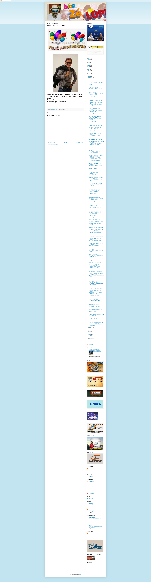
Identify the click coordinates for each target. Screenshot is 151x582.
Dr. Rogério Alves (91, 481)
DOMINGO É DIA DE (92, 115)
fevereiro (90, 338)
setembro (90, 328)
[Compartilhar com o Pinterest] (64, 109)
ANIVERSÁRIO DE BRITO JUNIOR (94, 135)
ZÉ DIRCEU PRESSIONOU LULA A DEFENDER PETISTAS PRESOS (95, 158)
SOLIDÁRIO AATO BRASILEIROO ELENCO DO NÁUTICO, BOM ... (96, 98)
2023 (89, 62)
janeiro (90, 339)
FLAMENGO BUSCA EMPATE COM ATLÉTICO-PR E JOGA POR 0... (94, 206)
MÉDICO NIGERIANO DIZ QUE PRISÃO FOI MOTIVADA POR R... (96, 80)
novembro (91, 78)
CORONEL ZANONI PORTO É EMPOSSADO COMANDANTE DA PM (96, 228)
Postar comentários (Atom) (54, 144)
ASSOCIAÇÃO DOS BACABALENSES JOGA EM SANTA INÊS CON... (96, 193)
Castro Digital (91, 476)
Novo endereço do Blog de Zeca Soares (94, 504)
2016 (89, 72)
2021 (89, 65)
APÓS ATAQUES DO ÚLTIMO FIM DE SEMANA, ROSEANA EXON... (95, 297)
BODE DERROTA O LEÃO (93, 176)
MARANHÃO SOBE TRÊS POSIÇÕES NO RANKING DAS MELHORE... (95, 126)
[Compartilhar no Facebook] (63, 109)
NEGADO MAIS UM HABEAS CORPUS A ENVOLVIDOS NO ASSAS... (95, 293)
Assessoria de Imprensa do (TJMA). (94, 197)
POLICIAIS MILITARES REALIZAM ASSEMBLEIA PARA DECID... (94, 295)
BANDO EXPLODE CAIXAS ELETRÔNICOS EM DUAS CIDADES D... (96, 156)
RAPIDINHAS (91, 84)
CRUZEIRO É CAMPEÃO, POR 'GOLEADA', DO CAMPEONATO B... (96, 274)
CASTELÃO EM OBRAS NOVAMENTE (95, 189)
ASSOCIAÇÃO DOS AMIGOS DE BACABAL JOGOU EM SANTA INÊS (96, 152)
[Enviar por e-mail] (59, 109)
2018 (89, 69)
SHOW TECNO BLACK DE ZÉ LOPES (95, 207)
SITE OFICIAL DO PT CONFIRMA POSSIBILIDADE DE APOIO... (94, 267)
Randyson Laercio (92, 533)
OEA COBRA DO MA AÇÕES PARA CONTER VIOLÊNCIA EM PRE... (96, 284)
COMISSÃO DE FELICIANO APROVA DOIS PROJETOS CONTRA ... (96, 203)
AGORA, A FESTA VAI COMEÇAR (94, 319)
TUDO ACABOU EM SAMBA (93, 299)
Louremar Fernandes (92, 488)
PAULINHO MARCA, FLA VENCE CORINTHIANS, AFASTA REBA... (94, 160)
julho (90, 331)
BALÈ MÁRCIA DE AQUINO (93, 87)
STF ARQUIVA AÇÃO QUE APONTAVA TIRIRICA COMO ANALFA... (95, 191)
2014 (89, 74)
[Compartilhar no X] (62, 109)
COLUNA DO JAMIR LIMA (93, 318)
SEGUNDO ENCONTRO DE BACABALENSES (93, 173)
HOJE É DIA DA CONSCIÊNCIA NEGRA (95, 211)
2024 (89, 61)
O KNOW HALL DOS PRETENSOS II (95, 240)
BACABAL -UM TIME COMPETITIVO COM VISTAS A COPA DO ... (96, 288)
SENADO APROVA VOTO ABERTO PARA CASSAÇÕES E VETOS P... (95, 123)
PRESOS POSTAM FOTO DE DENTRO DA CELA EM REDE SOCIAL (96, 199)
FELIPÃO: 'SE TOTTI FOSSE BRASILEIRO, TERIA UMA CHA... (96, 325)
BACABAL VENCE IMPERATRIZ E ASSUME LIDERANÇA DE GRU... (96, 94)
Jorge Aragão (91, 498)
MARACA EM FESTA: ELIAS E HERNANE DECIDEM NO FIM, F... (95, 113)
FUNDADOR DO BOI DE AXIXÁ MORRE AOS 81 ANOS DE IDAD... (96, 236)
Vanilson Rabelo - (91, 509)
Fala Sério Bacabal (92, 517)
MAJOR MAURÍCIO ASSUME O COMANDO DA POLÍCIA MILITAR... (96, 83)
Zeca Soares (91, 503)
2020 (89, 66)
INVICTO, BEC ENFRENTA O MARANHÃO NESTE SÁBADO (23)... (96, 178)
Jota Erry (90, 525)
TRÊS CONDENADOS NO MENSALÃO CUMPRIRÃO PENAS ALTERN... (95, 217)
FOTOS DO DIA (91, 171)
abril (90, 335)
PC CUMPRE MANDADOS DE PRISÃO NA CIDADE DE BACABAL (96, 185)
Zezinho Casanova (92, 468)
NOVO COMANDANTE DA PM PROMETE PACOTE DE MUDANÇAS (95, 272)
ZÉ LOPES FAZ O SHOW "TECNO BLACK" (96, 183)
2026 (89, 58)
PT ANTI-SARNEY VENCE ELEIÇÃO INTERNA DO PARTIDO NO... (95, 282)
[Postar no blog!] (61, 109)
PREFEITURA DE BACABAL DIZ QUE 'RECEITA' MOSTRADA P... (95, 213)
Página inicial (66, 142)
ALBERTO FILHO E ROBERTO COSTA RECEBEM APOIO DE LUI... (95, 121)
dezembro (91, 77)
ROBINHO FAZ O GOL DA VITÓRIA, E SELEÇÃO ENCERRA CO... (95, 219)
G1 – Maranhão (91, 493)
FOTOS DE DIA (91, 317)
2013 (89, 76)
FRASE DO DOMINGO (92, 174)
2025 (89, 59)
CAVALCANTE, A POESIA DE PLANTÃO (95, 88)
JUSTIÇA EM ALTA (92, 321)
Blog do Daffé (91, 344)
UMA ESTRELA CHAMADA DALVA (94, 245)
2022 (89, 63)
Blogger (80, 574)
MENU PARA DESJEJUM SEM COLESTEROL (96, 314)
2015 (89, 73)
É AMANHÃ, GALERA (92, 92)
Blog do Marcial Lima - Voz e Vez (94, 349)
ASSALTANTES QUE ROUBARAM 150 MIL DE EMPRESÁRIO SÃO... (96, 230)
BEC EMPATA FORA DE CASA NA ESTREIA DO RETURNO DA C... (96, 256)
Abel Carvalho (91, 564)
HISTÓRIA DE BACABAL (93, 168)
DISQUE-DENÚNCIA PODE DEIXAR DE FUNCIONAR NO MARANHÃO (95, 286)
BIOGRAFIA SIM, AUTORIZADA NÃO (95, 306)
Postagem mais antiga (79, 142)
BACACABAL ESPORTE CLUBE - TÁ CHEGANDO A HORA (95, 265)
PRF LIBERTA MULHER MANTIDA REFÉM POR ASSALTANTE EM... (96, 215)
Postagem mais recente (51, 142)
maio (90, 334)
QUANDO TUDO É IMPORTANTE (94, 169)
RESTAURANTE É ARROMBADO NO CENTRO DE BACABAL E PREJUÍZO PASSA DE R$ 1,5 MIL (95, 519)
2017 (89, 70)
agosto (90, 330)
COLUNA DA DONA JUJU (93, 162)
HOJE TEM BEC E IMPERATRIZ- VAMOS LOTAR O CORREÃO (95, 117)
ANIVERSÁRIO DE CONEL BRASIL (94, 300)
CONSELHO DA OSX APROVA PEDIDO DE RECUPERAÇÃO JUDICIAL (96, 323)
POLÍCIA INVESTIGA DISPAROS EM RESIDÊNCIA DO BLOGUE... (95, 128)
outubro (90, 327)
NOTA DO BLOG (91, 150)
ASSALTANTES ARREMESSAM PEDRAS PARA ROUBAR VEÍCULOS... (95, 144)
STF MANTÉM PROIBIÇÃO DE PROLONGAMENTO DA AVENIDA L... (95, 232)
